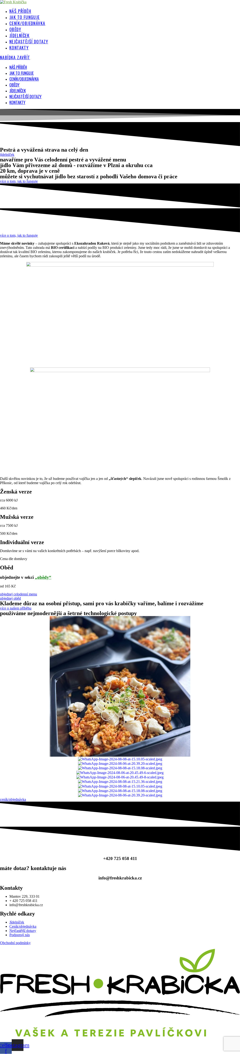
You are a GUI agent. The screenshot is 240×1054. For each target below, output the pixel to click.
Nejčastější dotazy (25, 96)
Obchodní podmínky (15, 943)
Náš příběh (18, 67)
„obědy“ (43, 577)
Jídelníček (17, 90)
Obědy (14, 85)
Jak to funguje (21, 73)
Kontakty (17, 102)
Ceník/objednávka (24, 79)
